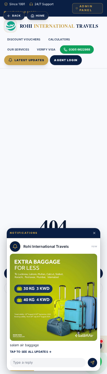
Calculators (59, 39)
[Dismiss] (94, 233)
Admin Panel (86, 8)
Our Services (18, 49)
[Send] (92, 362)
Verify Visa (46, 49)
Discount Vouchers (24, 39)
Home (40, 15)
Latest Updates (29, 60)
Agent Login (65, 60)
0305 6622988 (79, 49)
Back (16, 15)
